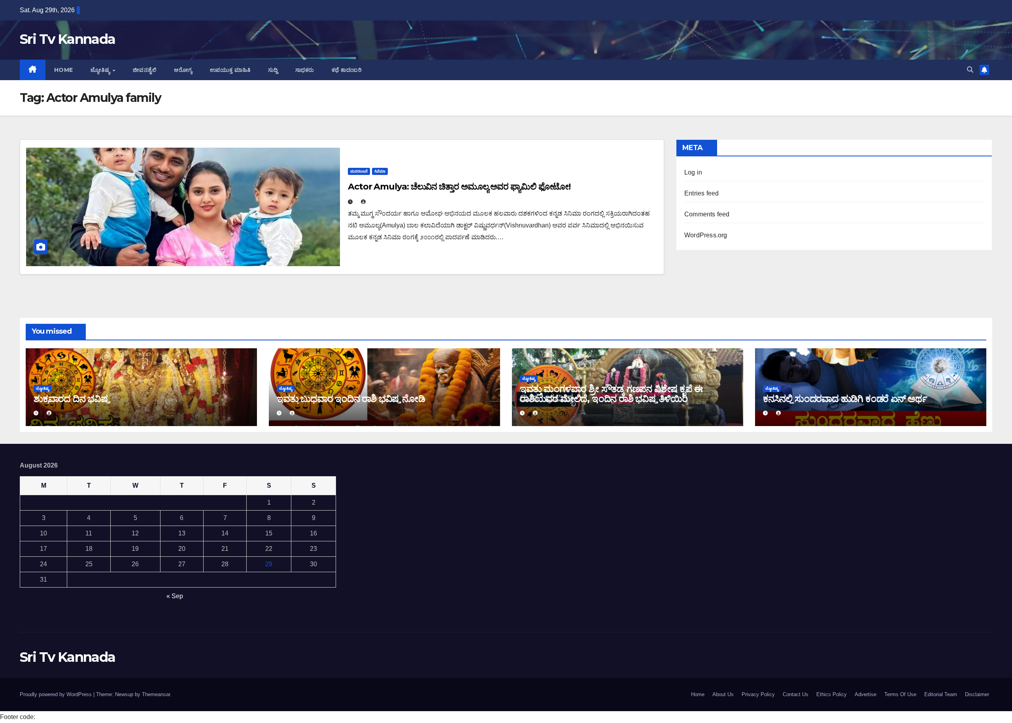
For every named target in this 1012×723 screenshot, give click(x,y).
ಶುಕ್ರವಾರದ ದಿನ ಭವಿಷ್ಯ (71, 398)
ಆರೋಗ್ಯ (183, 69)
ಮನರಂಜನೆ (359, 171)
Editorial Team (940, 694)
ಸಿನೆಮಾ (379, 171)
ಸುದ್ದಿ (273, 69)
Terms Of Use (900, 694)
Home (63, 69)
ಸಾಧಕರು (304, 69)
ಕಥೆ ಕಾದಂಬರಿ (347, 69)
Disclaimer (977, 694)
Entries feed (701, 193)
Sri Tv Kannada (67, 39)
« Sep (174, 596)
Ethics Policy (831, 694)
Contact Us (795, 694)
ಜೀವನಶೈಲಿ (145, 69)
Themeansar (156, 694)
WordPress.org (705, 235)
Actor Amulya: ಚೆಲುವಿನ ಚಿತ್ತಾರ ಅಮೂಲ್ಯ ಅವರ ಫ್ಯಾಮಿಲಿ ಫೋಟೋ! (459, 186)
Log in (693, 172)
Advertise (865, 694)
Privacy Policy (758, 694)
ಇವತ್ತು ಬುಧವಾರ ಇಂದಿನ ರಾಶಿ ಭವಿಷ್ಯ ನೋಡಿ (351, 398)
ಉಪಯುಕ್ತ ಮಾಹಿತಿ (230, 69)
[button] (970, 69)
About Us (723, 694)
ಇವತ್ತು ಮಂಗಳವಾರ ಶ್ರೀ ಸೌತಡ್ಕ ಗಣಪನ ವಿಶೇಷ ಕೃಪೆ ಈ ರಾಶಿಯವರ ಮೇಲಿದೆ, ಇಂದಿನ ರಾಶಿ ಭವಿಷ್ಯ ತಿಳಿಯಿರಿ (611, 393)
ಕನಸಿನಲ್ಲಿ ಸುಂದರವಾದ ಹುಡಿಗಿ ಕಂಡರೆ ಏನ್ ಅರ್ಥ (845, 398)
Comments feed (707, 214)
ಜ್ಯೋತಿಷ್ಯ (101, 69)
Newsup (124, 694)
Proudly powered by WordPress (56, 694)
